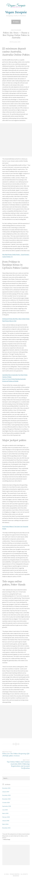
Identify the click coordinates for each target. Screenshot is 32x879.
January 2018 (5, 820)
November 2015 (6, 828)
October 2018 (6, 802)
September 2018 (6, 806)
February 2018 (6, 817)
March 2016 (5, 824)
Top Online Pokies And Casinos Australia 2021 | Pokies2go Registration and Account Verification (18, 764)
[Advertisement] (16, 139)
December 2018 (6, 795)
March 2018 (5, 813)
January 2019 (5, 791)
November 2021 (6, 788)
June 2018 (5, 809)
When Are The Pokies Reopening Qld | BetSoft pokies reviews (15, 754)
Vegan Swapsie (16, 12)
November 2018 (6, 799)
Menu (17, 22)
